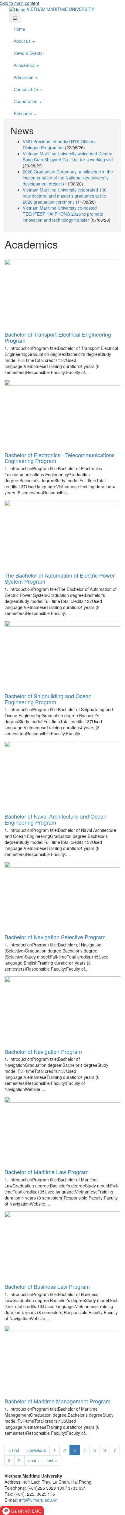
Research (23, 113)
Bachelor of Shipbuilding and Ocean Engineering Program (48, 699)
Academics (25, 65)
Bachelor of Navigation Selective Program (55, 937)
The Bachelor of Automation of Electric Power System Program (60, 578)
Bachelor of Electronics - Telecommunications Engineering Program (60, 458)
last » (52, 1460)
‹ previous (36, 1450)
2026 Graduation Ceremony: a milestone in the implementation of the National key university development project (68, 178)
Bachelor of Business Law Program (47, 1286)
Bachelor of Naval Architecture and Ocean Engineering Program (55, 819)
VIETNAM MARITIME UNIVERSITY (60, 9)
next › (33, 1460)
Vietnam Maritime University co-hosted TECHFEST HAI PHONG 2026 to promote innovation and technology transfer (63, 214)
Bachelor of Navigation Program (43, 1051)
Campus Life (26, 89)
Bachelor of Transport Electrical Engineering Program (58, 337)
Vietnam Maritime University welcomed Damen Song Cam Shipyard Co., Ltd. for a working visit (68, 157)
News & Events (28, 53)
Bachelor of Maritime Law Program (47, 1172)
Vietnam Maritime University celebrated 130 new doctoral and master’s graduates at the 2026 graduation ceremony (64, 196)
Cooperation (26, 101)
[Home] (18, 9)
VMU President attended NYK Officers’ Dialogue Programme (59, 144)
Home (19, 29)
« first (13, 1450)
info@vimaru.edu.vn (38, 1500)
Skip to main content (19, 3)
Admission (24, 77)
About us (23, 41)
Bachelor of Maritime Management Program (57, 1401)
